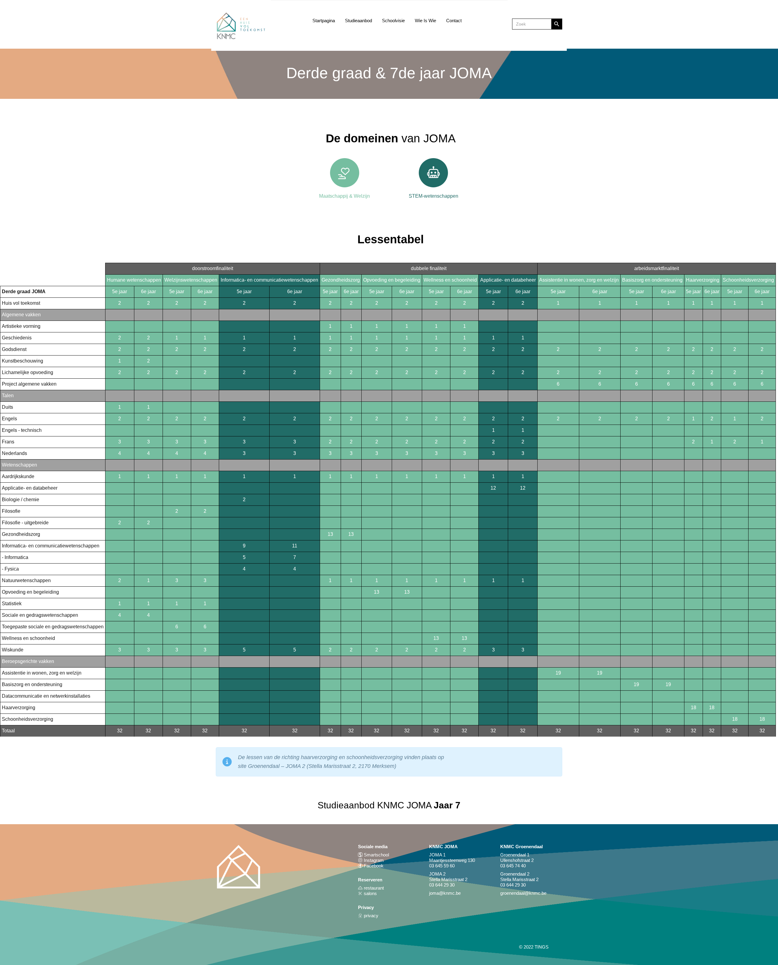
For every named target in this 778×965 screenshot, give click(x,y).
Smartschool (376, 854)
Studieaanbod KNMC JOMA (389, 805)
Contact (454, 20)
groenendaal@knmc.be (523, 893)
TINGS (542, 946)
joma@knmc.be (445, 893)
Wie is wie (425, 20)
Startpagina (323, 20)
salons (370, 893)
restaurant (373, 887)
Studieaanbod (358, 20)
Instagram (373, 860)
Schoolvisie (393, 20)
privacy (370, 915)
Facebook (374, 865)
